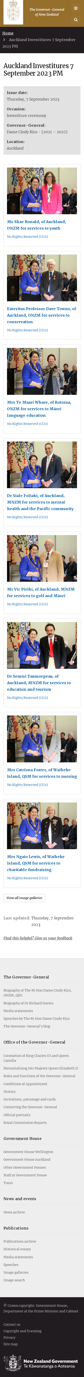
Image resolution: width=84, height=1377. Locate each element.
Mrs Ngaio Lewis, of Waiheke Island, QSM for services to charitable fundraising (36, 863)
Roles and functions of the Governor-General (39, 1076)
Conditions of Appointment (25, 1084)
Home (8, 33)
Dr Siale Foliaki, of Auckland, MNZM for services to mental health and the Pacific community (40, 502)
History (10, 1092)
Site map (11, 1344)
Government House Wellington (28, 1152)
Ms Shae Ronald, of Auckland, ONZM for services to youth (36, 225)
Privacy (9, 1338)
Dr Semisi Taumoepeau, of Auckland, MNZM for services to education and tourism (39, 683)
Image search (14, 1280)
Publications (16, 1228)
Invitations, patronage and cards (30, 1099)
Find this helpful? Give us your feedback (38, 938)
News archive (14, 1212)
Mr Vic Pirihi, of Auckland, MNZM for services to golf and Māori (41, 592)
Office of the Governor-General (35, 1042)
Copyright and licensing (23, 1331)
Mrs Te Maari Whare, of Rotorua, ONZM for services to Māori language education (39, 409)
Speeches (11, 1265)
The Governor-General (26, 977)
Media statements (18, 1011)
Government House (23, 1138)
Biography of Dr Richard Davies (28, 1003)
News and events (20, 1198)
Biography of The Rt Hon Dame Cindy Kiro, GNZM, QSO (38, 992)
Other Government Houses (25, 1167)
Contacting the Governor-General (30, 1107)
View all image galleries (24, 898)
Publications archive (20, 1241)
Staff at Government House (25, 1175)
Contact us (12, 1325)
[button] (75, 20)
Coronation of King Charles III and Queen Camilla (36, 1058)
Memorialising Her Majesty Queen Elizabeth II (41, 1068)
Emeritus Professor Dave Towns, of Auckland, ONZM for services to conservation (41, 315)
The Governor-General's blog (27, 1026)
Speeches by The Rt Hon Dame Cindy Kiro (37, 1018)
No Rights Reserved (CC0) (27, 237)
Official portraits (17, 1115)
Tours (8, 1183)
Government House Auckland (27, 1159)
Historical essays (17, 1249)
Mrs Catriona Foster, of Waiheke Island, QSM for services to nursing (42, 773)
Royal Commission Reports (25, 1123)
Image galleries (16, 1272)
